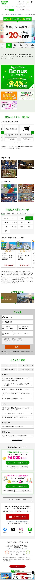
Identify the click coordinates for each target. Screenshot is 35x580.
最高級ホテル (9, 164)
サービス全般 (9, 369)
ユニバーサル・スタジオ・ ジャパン (25, 188)
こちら (20, 440)
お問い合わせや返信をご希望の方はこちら (17, 549)
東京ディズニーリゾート (8, 188)
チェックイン (9, 326)
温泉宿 (9, 174)
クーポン (8, 365)
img (8, 246)
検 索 (16, 347)
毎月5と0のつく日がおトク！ (17, 14)
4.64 (29, 251)
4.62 (14, 251)
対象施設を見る (11, 139)
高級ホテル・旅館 (26, 164)
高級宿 (14, 340)
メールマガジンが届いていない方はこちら (17, 521)
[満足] (24, 552)
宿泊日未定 (8, 322)
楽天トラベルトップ (5, 14)
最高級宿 (6, 340)
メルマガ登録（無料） (19, 516)
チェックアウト (25, 326)
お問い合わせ (25, 369)
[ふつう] (17, 552)
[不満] (11, 552)
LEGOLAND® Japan (26, 197)
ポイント (25, 365)
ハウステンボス (9, 197)
